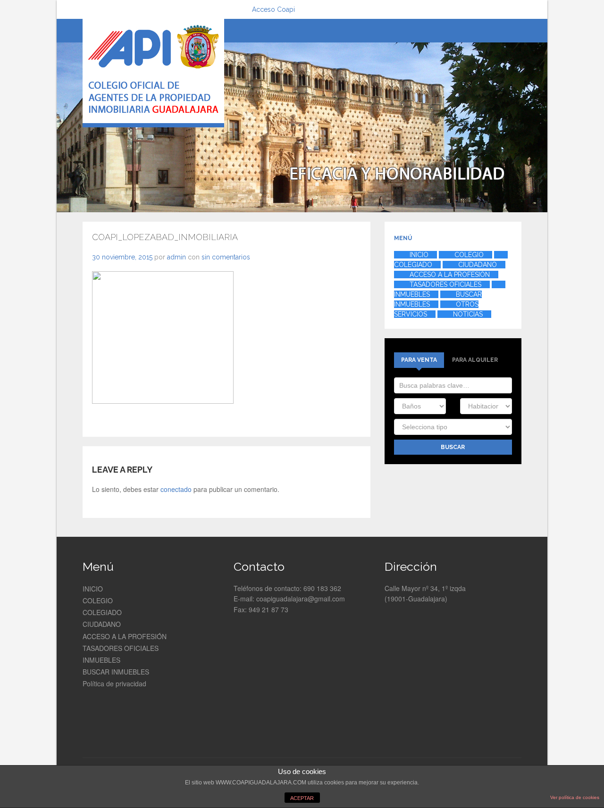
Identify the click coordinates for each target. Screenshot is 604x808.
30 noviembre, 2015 (122, 257)
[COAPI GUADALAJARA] (153, 73)
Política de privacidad (114, 683)
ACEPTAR (302, 798)
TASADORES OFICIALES (121, 648)
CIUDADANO (102, 624)
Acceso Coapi (273, 9)
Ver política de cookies (574, 797)
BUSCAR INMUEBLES (116, 671)
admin (176, 257)
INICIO (93, 588)
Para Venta (419, 360)
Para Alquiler (475, 360)
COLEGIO (98, 600)
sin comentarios (225, 257)
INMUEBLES (101, 660)
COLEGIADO (102, 612)
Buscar (453, 447)
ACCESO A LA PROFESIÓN (125, 636)
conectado (176, 489)
